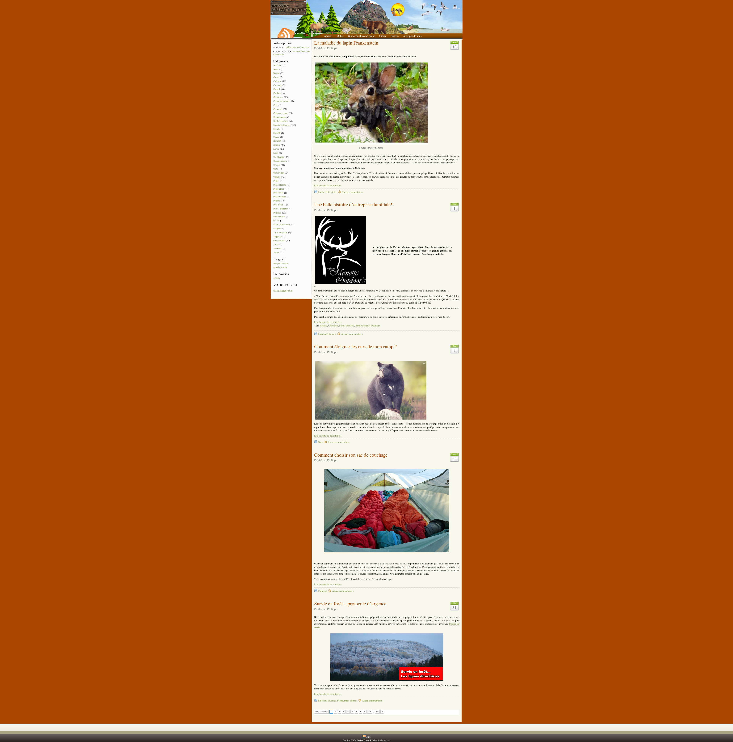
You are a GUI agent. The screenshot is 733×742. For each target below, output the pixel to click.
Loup (275, 152)
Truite (276, 244)
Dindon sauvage (280, 121)
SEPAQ (276, 278)
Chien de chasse (280, 113)
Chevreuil (277, 109)
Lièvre (276, 148)
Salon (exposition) (281, 224)
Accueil (328, 36)
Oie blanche (278, 156)
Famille (276, 128)
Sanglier (277, 228)
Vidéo (276, 252)
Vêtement (277, 248)
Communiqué (279, 117)
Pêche (276, 180)
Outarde (276, 176)
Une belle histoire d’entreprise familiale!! (354, 204)
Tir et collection (280, 232)
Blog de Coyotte (280, 263)
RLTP (276, 220)
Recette (395, 36)
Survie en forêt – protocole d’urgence (350, 603)
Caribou (277, 93)
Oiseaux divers (280, 160)
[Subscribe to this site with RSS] (285, 31)
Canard (276, 89)
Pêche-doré (278, 192)
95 (377, 711)
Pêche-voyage (279, 196)
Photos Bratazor (280, 208)
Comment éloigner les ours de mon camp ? (355, 346)
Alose (276, 69)
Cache (276, 77)
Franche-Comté (280, 267)
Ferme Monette (346, 325)
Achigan (277, 65)
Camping (277, 85)
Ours (275, 168)
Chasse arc (278, 97)
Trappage (277, 236)
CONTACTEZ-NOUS (282, 290)
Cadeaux (277, 81)
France (276, 137)
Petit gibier (278, 204)
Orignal (276, 164)
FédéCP (276, 133)
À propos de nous (412, 36)
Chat (275, 105)
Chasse (323, 325)
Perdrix (276, 200)
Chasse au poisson (281, 101)
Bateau (276, 73)
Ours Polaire (278, 172)
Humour (277, 141)
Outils (340, 36)
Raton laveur (279, 216)
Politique (277, 212)
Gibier (382, 36)
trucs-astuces (279, 240)
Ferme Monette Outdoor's (367, 325)
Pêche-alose (278, 188)
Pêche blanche (279, 184)
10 (369, 711)
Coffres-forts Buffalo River (297, 47)
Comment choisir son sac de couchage (351, 454)
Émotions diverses (281, 124)
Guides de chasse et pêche (361, 36)
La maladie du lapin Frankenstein (346, 42)
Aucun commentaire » (352, 192)
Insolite (276, 145)
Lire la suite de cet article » (327, 185)
